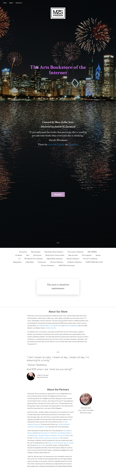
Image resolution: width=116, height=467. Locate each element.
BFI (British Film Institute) (34, 259)
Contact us (19, 3)
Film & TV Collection (90, 259)
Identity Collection (73, 259)
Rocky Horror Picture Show (55, 255)
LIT (20, 259)
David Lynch (37, 255)
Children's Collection (74, 262)
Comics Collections (47, 265)
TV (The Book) (52, 433)
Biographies (17, 262)
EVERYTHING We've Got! (94, 262)
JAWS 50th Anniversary (67, 265)
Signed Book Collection (55, 259)
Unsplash (73, 144)
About (11, 3)
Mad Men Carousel (41, 433)
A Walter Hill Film (50, 328)
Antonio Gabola (56, 144)
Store (4, 3)
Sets (27, 255)
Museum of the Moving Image (57, 443)
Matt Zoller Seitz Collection (53, 252)
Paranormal (42, 262)
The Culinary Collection (75, 252)
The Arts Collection (56, 262)
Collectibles (30, 262)
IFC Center (70, 443)
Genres (98, 255)
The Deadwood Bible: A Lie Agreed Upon (49, 325)
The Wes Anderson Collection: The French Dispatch (54, 435)
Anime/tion (23, 252)
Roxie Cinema (41, 445)
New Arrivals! (73, 255)
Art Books (18, 255)
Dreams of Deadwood (70, 325)
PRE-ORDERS (92, 252)
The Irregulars (87, 255)
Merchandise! (35, 252)
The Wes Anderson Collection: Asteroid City (46, 438)
